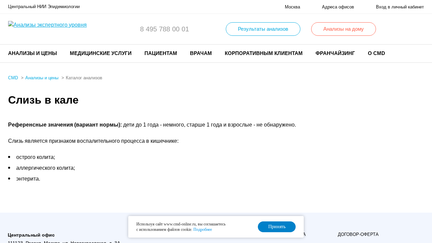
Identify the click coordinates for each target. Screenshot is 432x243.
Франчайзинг (335, 53)
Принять (277, 226)
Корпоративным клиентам (264, 53)
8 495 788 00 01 (164, 29)
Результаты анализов (263, 29)
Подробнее (202, 229)
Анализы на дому (343, 29)
